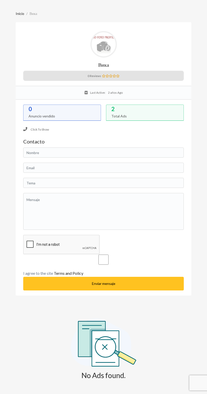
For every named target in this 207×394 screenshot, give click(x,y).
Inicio (20, 13)
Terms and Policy (68, 273)
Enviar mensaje (103, 283)
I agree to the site (53, 273)
